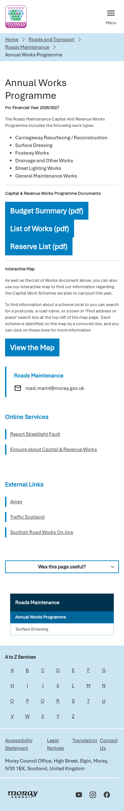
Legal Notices (55, 744)
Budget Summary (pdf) (46, 211)
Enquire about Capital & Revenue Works (53, 449)
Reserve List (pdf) (38, 246)
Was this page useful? (62, 567)
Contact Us (109, 744)
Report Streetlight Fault (35, 434)
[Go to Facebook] (107, 795)
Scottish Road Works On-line (41, 532)
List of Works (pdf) (39, 228)
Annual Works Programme (40, 617)
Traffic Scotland (27, 517)
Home (11, 39)
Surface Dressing (32, 629)
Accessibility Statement (18, 744)
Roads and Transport (51, 39)
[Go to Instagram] (93, 795)
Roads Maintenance (27, 47)
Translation (84, 740)
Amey (16, 502)
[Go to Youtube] (79, 795)
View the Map (32, 347)
